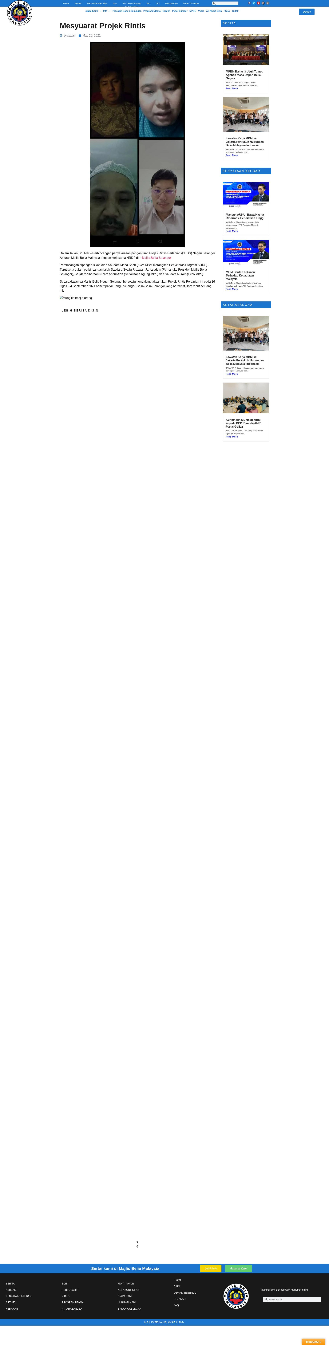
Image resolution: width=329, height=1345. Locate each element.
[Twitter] (254, 3)
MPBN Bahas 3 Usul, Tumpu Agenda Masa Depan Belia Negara (244, 75)
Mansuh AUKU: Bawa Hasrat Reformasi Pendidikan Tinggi (245, 216)
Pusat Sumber (180, 11)
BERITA (10, 1283)
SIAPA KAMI (125, 1296)
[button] (137, 1242)
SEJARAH (179, 1299)
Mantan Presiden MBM (97, 3)
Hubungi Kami (171, 3)
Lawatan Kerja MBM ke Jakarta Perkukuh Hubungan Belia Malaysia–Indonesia (245, 142)
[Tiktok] (267, 3)
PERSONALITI (70, 1289)
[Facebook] (249, 3)
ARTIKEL (11, 1302)
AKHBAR (11, 1289)
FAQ (158, 3)
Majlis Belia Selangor (156, 257)
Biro (148, 3)
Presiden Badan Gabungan (127, 11)
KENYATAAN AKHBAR (18, 1296)
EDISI (65, 1283)
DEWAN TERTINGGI (185, 1292)
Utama (66, 3)
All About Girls (214, 11)
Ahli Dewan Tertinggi (132, 3)
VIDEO (65, 1296)
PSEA (227, 11)
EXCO (177, 1280)
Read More (232, 88)
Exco (115, 3)
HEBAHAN (12, 1308)
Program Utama (152, 11)
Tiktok (235, 11)
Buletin (166, 11)
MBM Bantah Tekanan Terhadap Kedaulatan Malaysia (240, 275)
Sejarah (78, 3)
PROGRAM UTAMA (73, 1302)
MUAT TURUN (126, 1283)
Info (105, 11)
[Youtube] (258, 3)
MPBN (192, 11)
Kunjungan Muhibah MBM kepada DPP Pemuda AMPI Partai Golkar (243, 423)
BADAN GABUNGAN (129, 1308)
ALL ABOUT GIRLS (129, 1289)
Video (201, 11)
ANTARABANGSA (72, 1308)
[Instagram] (263, 3)
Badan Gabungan (191, 3)
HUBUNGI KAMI (127, 1302)
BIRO (177, 1286)
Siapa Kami (91, 11)
